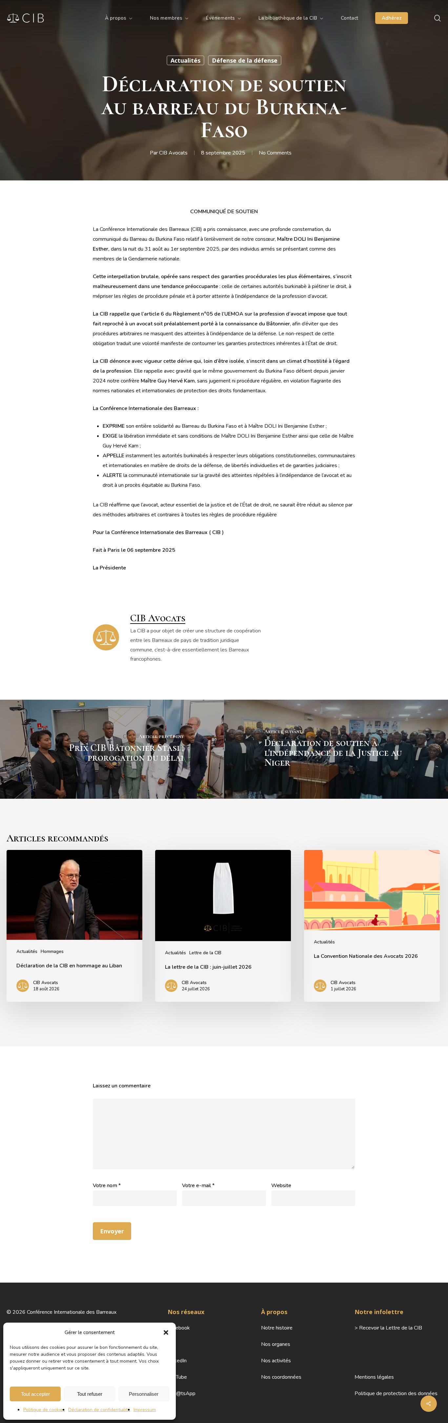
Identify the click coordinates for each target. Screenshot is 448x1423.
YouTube (177, 1377)
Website (281, 1185)
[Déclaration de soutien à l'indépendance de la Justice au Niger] (336, 749)
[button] (166, 1332)
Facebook (179, 1327)
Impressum (144, 1410)
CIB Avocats (173, 152)
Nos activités (276, 1360)
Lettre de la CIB (205, 953)
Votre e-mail (198, 1185)
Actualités (185, 60)
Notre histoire (277, 1327)
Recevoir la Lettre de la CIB (390, 1327)
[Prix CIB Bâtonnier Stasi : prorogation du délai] (112, 749)
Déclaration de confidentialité (99, 1410)
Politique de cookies (44, 1410)
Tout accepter (35, 1394)
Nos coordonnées (281, 1377)
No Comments (275, 152)
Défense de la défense (244, 60)
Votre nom (107, 1185)
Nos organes (275, 1344)
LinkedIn (177, 1360)
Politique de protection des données (396, 1393)
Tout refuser (89, 1394)
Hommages (52, 951)
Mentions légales (374, 1377)
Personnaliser (143, 1394)
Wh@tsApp (181, 1393)
